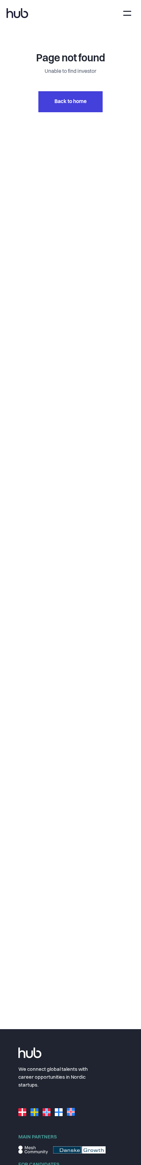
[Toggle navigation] (127, 13)
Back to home (70, 101)
